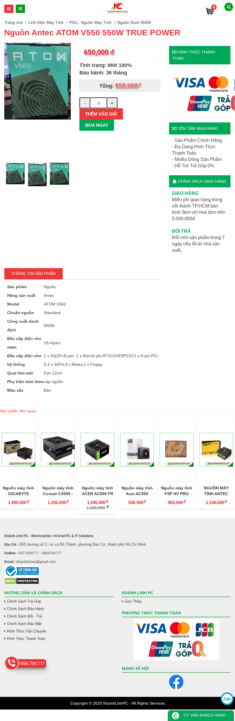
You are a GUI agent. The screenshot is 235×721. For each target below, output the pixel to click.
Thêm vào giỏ (101, 113)
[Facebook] (176, 682)
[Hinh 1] (37, 118)
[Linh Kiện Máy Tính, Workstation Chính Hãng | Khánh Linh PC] (117, 12)
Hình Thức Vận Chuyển (26, 631)
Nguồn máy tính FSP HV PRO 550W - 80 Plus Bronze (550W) (176, 491)
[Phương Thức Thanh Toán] (176, 639)
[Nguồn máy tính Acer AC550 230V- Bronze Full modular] (137, 449)
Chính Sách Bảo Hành (25, 609)
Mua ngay (96, 125)
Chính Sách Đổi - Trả (24, 616)
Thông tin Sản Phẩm (33, 273)
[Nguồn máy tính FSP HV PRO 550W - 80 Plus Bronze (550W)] (176, 449)
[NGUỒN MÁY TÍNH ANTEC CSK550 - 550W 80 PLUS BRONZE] (216, 449)
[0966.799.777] (12, 663)
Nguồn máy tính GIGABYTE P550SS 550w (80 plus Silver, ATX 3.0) (18, 491)
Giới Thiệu (133, 601)
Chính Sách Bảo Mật (24, 624)
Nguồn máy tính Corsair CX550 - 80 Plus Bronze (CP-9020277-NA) (58, 491)
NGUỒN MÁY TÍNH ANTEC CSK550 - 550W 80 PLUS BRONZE (216, 491)
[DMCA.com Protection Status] (21, 583)
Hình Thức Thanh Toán (26, 639)
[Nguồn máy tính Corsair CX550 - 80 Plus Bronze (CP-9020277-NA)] (58, 449)
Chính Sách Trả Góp (24, 601)
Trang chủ (13, 22)
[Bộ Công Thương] (117, 571)
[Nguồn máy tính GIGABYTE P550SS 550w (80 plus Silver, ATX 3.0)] (18, 449)
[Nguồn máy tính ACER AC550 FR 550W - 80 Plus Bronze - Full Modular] (97, 449)
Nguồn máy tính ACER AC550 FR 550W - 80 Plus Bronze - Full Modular (97, 491)
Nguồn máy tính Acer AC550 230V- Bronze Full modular (137, 491)
